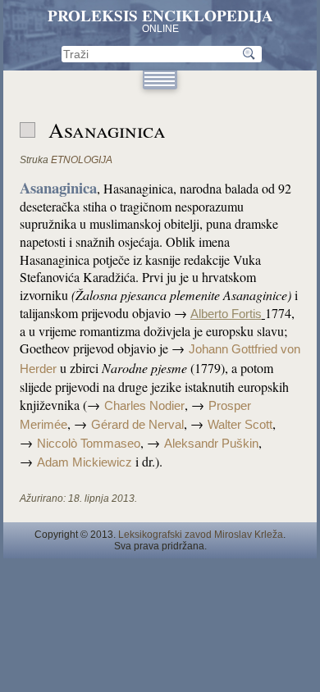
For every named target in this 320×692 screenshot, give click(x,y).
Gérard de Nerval (137, 424)
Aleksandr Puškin (211, 443)
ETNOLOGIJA (81, 160)
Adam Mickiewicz (84, 462)
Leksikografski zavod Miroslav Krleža (200, 534)
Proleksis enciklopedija (160, 15)
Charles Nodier (144, 405)
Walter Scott (240, 424)
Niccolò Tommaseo (88, 443)
